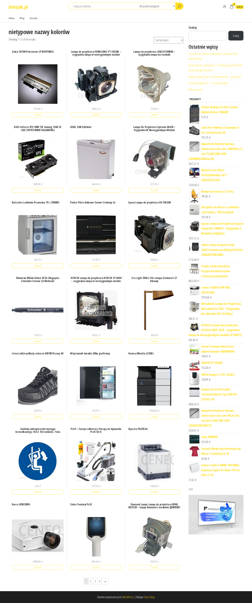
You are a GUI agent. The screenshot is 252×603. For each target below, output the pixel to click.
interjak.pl (18, 7)
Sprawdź (37, 114)
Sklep (11, 18)
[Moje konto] (224, 6)
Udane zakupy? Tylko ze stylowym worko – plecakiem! (215, 77)
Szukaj (193, 27)
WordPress (128, 597)
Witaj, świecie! (196, 89)
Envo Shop (149, 597)
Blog (22, 18)
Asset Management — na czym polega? (208, 83)
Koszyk (33, 18)
